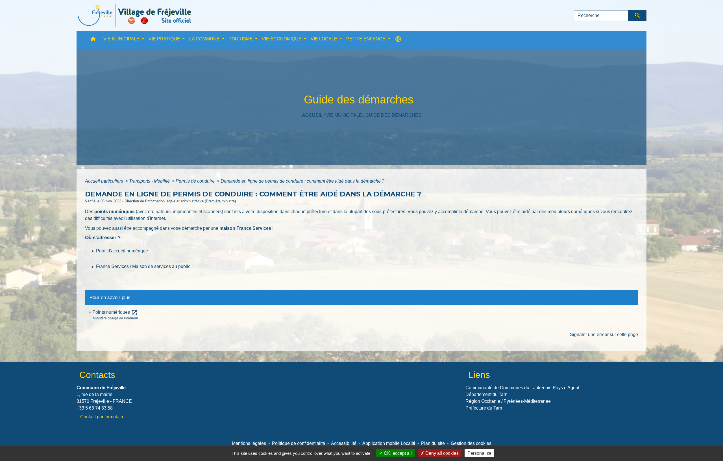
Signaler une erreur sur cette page (604, 334)
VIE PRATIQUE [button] (165, 38)
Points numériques (115, 312)
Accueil (312, 115)
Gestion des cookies (471, 443)
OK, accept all (397, 453)
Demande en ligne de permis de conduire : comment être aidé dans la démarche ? (302, 181)
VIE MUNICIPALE (344, 115)
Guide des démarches (393, 115)
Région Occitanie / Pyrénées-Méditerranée (508, 401)
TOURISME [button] (241, 38)
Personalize (479, 453)
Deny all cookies (441, 453)
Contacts (97, 375)
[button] (93, 40)
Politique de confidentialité (298, 443)
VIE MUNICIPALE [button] (122, 38)
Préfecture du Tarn (483, 408)
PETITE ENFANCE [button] (366, 38)
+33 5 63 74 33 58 (95, 408)
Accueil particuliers (104, 181)
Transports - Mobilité (150, 181)
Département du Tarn (486, 394)
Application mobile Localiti (388, 443)
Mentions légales (249, 443)
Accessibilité (343, 443)
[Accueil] (134, 15)
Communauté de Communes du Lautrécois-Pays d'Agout (522, 387)
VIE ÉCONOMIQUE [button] (282, 38)
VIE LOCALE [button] (324, 38)
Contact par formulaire (102, 416)
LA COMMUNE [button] (205, 38)
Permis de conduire (196, 181)
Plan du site (433, 443)
